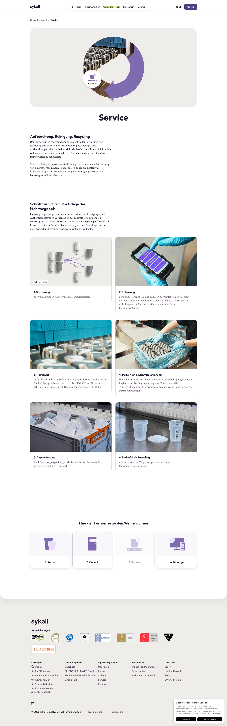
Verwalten (186, 719)
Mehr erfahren (214, 713)
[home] (36, 7)
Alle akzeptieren (210, 719)
